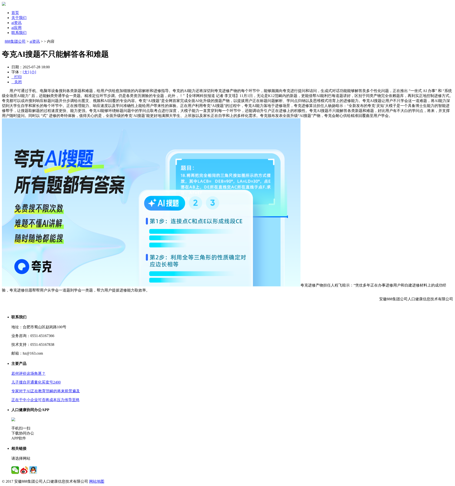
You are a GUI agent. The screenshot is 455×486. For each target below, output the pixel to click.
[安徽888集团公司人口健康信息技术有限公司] (4, 4)
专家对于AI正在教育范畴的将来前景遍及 (45, 391)
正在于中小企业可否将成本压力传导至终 (45, 400)
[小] (33, 72)
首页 (15, 13)
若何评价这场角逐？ (28, 373)
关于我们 (19, 18)
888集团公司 (15, 41)
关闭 (16, 82)
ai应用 (16, 28)
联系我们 (19, 33)
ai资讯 (16, 23)
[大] (26, 72)
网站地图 (96, 481)
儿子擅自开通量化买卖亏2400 (36, 382)
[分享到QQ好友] (33, 470)
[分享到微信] (15, 470)
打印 (16, 77)
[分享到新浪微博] (24, 470)
